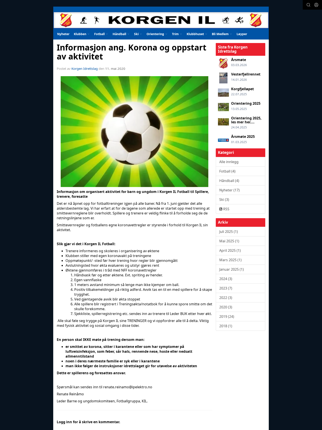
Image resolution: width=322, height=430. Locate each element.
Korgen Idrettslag (84, 68)
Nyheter (63, 34)
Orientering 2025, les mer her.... (246, 120)
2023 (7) (225, 288)
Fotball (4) (227, 171)
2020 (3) (225, 307)
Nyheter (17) (229, 190)
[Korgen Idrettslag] (161, 18)
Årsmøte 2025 (243, 136)
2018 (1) (225, 326)
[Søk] (308, 5)
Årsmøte (238, 59)
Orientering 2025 (245, 103)
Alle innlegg (229, 161)
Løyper (242, 34)
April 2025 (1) (230, 250)
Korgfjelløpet (242, 88)
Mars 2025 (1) (230, 259)
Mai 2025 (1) (229, 241)
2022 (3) (225, 297)
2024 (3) (225, 278)
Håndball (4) (229, 180)
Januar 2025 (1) (231, 269)
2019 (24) (226, 316)
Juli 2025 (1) (228, 231)
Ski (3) (224, 199)
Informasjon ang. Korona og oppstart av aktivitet (131, 52)
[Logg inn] (316, 5)
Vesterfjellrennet (245, 74)
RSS (225, 209)
